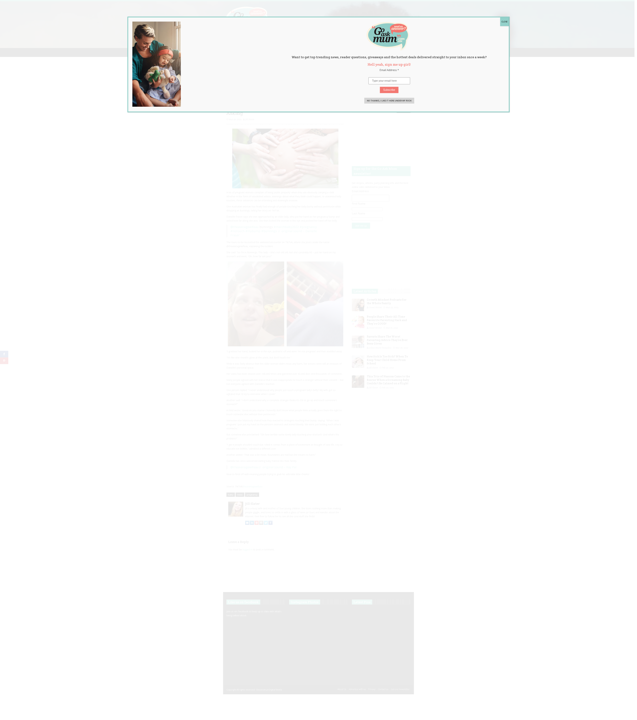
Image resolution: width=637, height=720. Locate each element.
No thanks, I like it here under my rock (389, 100)
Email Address (389, 70)
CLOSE (504, 21)
